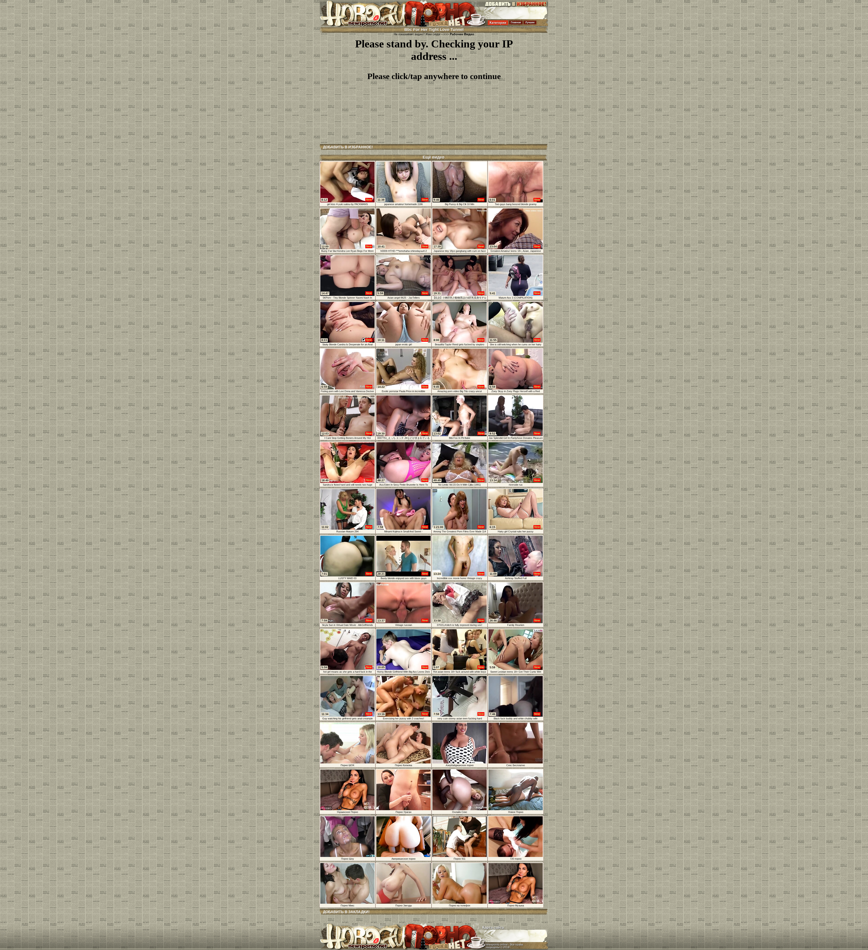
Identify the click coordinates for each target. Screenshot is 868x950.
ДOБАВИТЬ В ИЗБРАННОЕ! (348, 147)
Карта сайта (493, 927)
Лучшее (530, 22)
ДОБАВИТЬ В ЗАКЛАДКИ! (346, 912)
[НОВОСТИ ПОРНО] (369, 26)
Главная (516, 22)
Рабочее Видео (462, 34)
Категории (498, 22)
